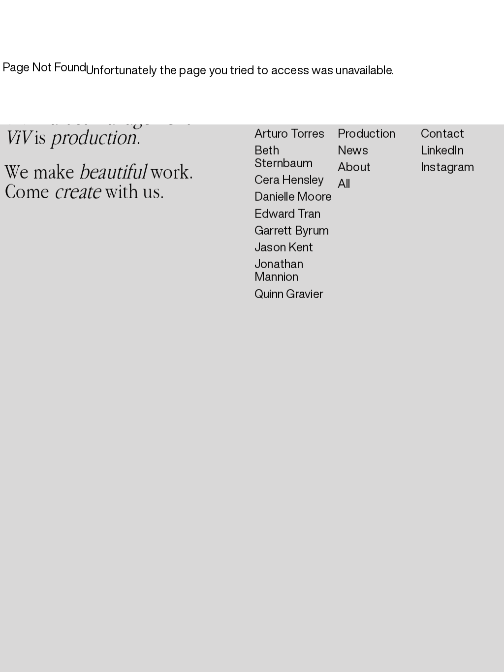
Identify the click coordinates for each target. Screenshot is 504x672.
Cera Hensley (289, 179)
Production (366, 133)
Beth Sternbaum (283, 156)
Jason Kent (283, 247)
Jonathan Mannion (278, 270)
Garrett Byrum (291, 230)
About (354, 167)
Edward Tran (287, 213)
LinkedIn (442, 149)
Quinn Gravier (288, 293)
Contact (443, 133)
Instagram (447, 167)
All (344, 183)
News (353, 149)
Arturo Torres (289, 133)
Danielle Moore (293, 196)
